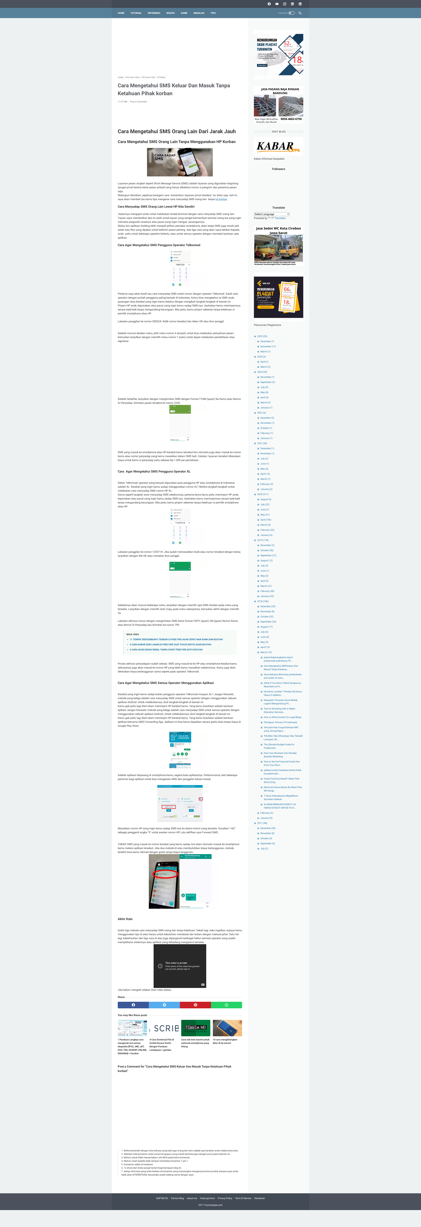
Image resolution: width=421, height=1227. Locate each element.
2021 (262, 443)
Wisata (170, 13)
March (265, 351)
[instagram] (284, 4)
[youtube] (276, 4)
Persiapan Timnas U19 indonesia (280, 722)
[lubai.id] (299, 4)
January (266, 407)
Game (184, 13)
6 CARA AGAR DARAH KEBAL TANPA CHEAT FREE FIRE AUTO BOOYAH (166, 649)
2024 (261, 356)
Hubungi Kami (207, 1198)
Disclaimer (259, 1198)
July (264, 387)
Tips (213, 13)
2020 (263, 494)
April (264, 361)
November (268, 346)
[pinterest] (195, 1005)
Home (121, 13)
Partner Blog (177, 1198)
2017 (262, 823)
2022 (261, 412)
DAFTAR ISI (162, 1198)
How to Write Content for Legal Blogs (282, 717)
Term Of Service (243, 1198)
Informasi (154, 13)
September (267, 382)
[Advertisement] (180, 47)
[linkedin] (292, 4)
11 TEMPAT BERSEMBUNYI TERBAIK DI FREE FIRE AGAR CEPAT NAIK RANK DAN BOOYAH (176, 639)
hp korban (221, 199)
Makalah (199, 13)
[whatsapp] (226, 1005)
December (267, 341)
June (264, 463)
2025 (262, 336)
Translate (280, 218)
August (265, 499)
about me (192, 1198)
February (266, 433)
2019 (263, 540)
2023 (262, 372)
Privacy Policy (225, 1198)
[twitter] (164, 1005)
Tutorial (136, 13)
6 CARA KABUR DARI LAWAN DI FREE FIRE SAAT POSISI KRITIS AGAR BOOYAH (170, 644)
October (266, 428)
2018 (263, 601)
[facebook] (268, 4)
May (264, 392)
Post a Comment (138, 101)
